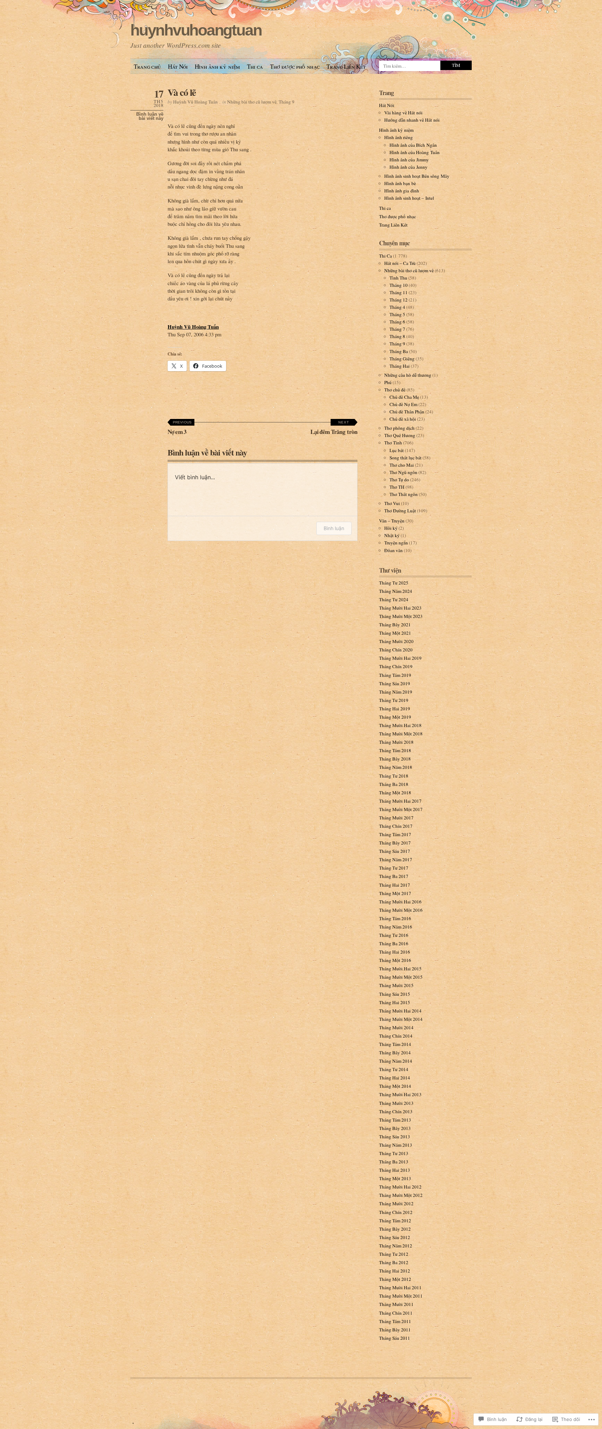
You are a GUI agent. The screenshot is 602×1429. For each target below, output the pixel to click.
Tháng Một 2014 (395, 1086)
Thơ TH (396, 487)
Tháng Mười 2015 (396, 985)
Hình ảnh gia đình (401, 191)
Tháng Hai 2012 (394, 1271)
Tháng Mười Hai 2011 (400, 1287)
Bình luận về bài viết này (149, 116)
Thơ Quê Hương (399, 435)
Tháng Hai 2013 (394, 1170)
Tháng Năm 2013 (395, 1145)
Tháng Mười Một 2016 (401, 910)
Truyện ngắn (396, 543)
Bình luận (334, 528)
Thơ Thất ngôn (403, 494)
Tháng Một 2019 (395, 717)
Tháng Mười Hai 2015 (400, 968)
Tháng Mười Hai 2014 (400, 1011)
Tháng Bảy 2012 (395, 1229)
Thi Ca (385, 256)
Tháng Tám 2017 (395, 834)
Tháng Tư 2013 (393, 1153)
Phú (388, 382)
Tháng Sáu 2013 (394, 1136)
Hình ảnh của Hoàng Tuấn (414, 152)
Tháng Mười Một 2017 (401, 809)
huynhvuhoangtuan (195, 30)
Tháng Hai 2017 (394, 885)
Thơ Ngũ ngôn (403, 472)
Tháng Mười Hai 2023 (400, 608)
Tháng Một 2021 (395, 633)
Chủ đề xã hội (402, 419)
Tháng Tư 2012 (393, 1254)
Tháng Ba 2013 (393, 1162)
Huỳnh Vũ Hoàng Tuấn (195, 102)
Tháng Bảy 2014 (395, 1052)
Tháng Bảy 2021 (395, 624)
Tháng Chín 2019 (395, 666)
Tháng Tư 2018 (393, 776)
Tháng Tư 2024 (393, 599)
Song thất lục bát (405, 457)
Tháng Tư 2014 (393, 1069)
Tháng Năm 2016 (395, 927)
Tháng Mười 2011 (396, 1304)
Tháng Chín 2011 (395, 1313)
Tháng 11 (398, 292)
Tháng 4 (397, 307)
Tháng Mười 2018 (396, 742)
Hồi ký (391, 528)
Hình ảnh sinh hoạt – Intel (409, 198)
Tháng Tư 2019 (393, 700)
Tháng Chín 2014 (395, 1036)
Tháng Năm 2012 (395, 1246)
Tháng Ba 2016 (393, 943)
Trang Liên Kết (345, 66)
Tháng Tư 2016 (393, 935)
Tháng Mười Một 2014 (401, 1019)
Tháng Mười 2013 (396, 1103)
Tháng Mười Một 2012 (401, 1195)
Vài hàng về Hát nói (403, 112)
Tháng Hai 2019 (394, 708)
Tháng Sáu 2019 (394, 683)
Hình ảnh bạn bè (400, 183)
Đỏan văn (393, 550)
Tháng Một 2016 (395, 960)
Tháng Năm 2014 (395, 1061)
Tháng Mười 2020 (396, 641)
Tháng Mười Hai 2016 (400, 902)
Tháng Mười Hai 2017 (400, 801)
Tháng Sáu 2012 (394, 1237)
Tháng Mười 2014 (396, 1027)
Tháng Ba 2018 (393, 784)
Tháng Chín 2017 (395, 826)
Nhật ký (392, 535)
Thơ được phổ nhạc (294, 66)
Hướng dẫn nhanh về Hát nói (412, 120)
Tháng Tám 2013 (395, 1120)
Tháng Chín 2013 (395, 1111)
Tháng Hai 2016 (394, 952)
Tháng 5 (397, 314)
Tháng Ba (398, 351)
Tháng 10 (398, 285)
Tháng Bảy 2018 (395, 759)
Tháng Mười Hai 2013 (400, 1094)
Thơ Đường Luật (400, 510)
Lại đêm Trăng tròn (333, 428)
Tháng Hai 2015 (394, 1002)
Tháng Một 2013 (395, 1178)
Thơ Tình (393, 443)
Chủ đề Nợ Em (403, 404)
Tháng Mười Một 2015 (401, 977)
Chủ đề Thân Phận (406, 411)
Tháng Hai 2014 (394, 1078)
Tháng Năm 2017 (395, 859)
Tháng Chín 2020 (395, 650)
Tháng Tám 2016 (395, 918)
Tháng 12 (398, 300)
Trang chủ (147, 66)
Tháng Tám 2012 (395, 1220)
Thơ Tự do (399, 479)
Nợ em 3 (180, 428)
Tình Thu (398, 278)
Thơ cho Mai (401, 465)
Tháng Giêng (402, 359)
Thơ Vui (392, 503)
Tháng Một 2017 (395, 893)
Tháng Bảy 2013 (395, 1128)
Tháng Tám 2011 (395, 1321)
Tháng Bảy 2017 (395, 843)
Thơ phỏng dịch (399, 428)
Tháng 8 (397, 336)
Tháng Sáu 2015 (394, 994)
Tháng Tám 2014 (395, 1044)
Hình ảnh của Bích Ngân (413, 145)
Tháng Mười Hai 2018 (400, 725)
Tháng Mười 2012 (396, 1203)
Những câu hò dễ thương (407, 375)
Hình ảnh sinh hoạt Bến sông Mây (416, 176)
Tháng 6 (397, 322)
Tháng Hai (399, 366)
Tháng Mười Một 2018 (401, 734)
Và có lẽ (181, 92)
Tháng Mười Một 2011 (401, 1296)
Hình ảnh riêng (398, 137)
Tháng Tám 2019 (395, 675)
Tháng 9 (286, 102)
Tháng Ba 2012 (393, 1262)
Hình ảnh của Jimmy (409, 159)
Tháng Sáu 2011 (394, 1338)
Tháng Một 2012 (395, 1279)
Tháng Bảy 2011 (395, 1330)
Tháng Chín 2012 (395, 1212)
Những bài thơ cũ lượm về (252, 102)
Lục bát (396, 450)
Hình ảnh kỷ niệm (217, 66)
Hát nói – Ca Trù (400, 263)
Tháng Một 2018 (395, 792)
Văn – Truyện (391, 521)
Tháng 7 (397, 329)
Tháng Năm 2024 (395, 591)
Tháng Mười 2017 (396, 818)
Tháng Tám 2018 (395, 750)
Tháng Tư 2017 (393, 868)
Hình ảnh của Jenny (408, 167)
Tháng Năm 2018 (395, 767)
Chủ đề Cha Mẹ (404, 397)
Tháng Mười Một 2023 (401, 616)
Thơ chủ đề (395, 390)
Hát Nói (178, 66)
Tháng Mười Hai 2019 (400, 658)
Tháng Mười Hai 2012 (400, 1187)
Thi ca (255, 66)
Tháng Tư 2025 (393, 583)
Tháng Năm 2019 (395, 692)
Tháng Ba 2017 (393, 876)
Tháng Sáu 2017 (394, 851)
